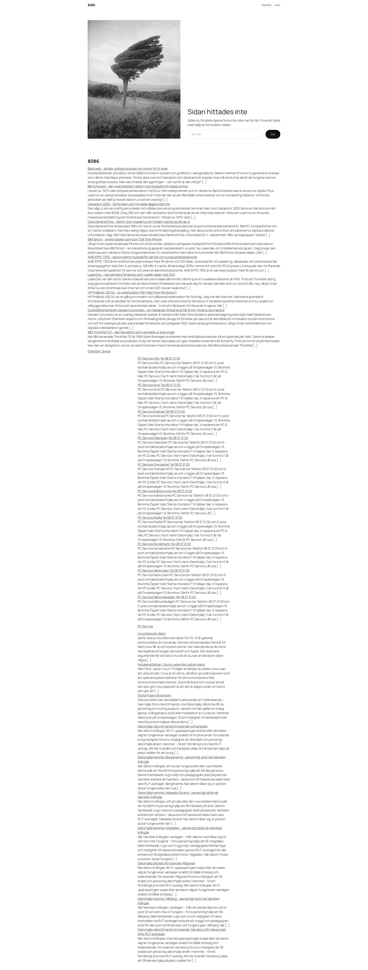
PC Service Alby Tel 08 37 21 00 (159, 358)
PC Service (145, 626)
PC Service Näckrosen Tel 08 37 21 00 (163, 570)
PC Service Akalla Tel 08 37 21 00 (160, 517)
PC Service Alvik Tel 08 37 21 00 (159, 385)
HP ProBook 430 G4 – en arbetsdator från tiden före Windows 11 (132, 292)
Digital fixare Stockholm (154, 695)
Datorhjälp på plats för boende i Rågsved (166, 863)
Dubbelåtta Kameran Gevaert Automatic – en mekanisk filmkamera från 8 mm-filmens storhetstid (156, 310)
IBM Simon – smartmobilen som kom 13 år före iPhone (125, 239)
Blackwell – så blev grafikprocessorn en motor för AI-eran (128, 168)
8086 (91, 5)
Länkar (105, 351)
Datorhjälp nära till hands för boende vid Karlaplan (173, 726)
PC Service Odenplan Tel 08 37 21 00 (163, 438)
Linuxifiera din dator (152, 633)
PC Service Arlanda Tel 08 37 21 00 (161, 411)
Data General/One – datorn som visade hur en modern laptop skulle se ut (139, 222)
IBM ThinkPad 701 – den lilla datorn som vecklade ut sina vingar (131, 332)
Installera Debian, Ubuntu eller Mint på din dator (171, 664)
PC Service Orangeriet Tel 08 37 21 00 (164, 464)
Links (277, 5)
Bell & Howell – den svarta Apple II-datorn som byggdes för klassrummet (138, 186)
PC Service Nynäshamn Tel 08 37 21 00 (164, 544)
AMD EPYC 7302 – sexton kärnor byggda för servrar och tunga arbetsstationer (142, 257)
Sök (273, 134)
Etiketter (267, 5)
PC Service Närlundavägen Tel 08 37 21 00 (167, 597)
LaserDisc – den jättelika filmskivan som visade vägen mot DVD (131, 274)
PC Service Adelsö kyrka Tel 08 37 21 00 (165, 491)
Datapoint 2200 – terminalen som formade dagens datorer (129, 204)
